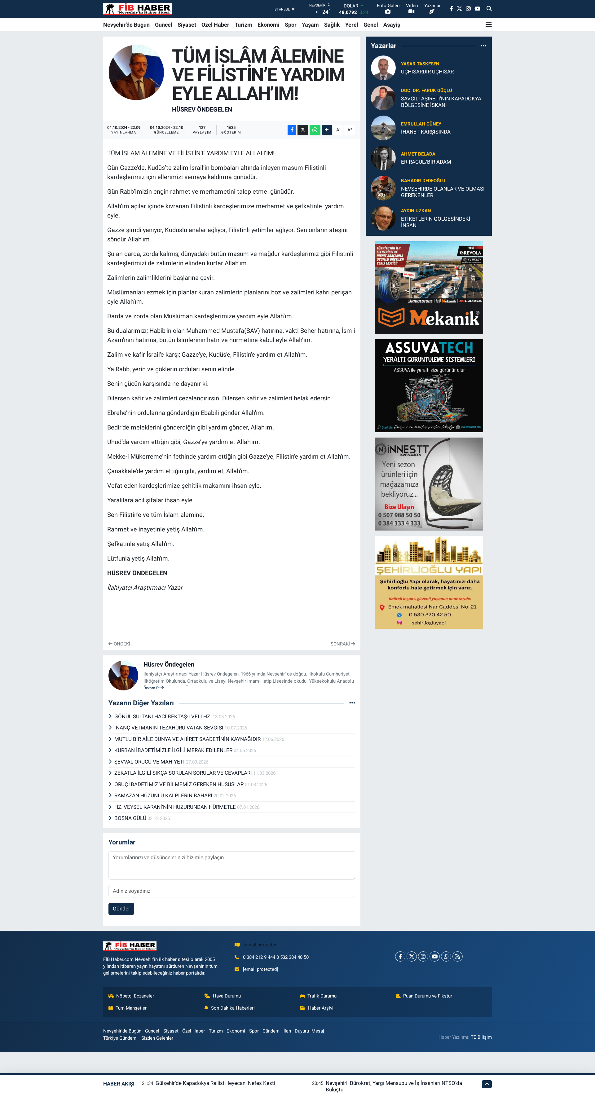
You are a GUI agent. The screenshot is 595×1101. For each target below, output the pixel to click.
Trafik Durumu (322, 996)
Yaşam (310, 24)
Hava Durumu (227, 996)
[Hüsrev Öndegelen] (136, 72)
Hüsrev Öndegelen (202, 109)
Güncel (163, 24)
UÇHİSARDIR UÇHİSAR (427, 71)
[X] (412, 956)
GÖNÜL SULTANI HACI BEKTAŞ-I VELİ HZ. (163, 716)
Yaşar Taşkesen (420, 64)
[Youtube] (435, 956)
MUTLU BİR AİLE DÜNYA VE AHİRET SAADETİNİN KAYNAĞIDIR (188, 739)
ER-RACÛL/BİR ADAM (426, 162)
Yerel (351, 24)
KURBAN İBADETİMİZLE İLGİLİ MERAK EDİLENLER (174, 750)
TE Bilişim (481, 1037)
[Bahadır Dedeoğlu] (383, 187)
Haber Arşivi (320, 1008)
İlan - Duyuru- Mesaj (304, 1031)
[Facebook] (400, 956)
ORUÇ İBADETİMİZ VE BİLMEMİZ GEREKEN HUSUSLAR (179, 784)
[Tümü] (484, 46)
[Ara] (489, 9)
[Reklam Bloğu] (429, 287)
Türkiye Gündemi (120, 1038)
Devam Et (152, 688)
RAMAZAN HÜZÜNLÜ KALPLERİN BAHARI (164, 795)
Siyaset (187, 24)
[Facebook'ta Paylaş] (292, 130)
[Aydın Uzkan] (383, 217)
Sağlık (332, 24)
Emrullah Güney (421, 124)
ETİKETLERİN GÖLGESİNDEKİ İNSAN (435, 222)
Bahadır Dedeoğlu (423, 180)
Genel (371, 24)
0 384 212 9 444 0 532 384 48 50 (276, 957)
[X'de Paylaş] (303, 130)
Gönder (121, 908)
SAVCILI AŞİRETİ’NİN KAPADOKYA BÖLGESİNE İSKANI (441, 101)
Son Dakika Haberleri (233, 1008)
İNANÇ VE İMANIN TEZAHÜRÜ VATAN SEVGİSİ (169, 727)
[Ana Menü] (489, 24)
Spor (291, 24)
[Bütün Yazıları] (352, 703)
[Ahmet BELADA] (383, 157)
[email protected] (261, 945)
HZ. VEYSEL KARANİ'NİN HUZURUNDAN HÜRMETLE (175, 807)
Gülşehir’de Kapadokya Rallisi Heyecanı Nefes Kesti (215, 1083)
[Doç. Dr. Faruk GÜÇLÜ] (383, 97)
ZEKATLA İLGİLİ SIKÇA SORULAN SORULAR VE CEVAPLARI (183, 773)
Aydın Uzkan (416, 211)
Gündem (271, 1031)
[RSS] (457, 956)
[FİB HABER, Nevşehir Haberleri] (137, 8)
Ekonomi (269, 24)
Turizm (243, 24)
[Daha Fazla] (327, 130)
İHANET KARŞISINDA (426, 132)
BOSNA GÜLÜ (131, 818)
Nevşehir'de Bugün (126, 24)
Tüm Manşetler (131, 1008)
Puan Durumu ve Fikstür (427, 996)
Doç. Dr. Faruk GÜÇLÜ (426, 90)
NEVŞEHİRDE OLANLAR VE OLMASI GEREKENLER (443, 192)
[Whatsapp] (446, 956)
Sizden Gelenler (157, 1038)
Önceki (121, 644)
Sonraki (341, 644)
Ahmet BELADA (418, 154)
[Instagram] (423, 956)
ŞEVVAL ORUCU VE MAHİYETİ (150, 762)
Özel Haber (215, 24)
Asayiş (391, 24)
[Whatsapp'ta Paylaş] (315, 130)
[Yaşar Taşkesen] (383, 67)
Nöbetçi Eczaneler (135, 996)
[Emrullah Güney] (383, 127)
